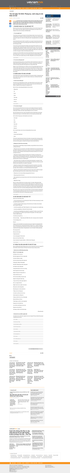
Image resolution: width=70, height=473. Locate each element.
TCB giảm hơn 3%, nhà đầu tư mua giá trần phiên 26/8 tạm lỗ (56, 19)
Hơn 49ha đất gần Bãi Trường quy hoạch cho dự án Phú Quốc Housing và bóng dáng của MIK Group (55, 86)
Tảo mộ (14, 20)
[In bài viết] (41, 18)
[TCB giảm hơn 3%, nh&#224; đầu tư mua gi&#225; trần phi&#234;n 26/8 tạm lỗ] (49, 20)
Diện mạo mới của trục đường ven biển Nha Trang (18, 408)
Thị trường (19, 8)
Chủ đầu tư (27, 8)
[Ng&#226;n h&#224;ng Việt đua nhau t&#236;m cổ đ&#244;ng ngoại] (49, 31)
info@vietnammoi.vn (14, 470)
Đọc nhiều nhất (35, 390)
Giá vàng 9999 (19, 455)
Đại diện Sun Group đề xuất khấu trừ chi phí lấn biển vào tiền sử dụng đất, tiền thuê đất (37, 393)
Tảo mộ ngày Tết (12, 357)
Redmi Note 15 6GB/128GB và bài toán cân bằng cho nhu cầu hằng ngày (38, 371)
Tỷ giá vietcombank (14, 456)
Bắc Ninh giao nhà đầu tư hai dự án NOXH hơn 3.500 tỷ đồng (19, 395)
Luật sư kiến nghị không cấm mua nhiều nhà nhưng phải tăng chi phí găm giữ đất (56, 42)
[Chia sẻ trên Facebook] (10, 24)
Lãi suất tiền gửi (39, 456)
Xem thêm (58, 96)
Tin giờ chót (13, 390)
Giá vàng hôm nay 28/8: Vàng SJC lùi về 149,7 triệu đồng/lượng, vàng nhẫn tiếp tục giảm (20, 364)
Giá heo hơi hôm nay (39, 455)
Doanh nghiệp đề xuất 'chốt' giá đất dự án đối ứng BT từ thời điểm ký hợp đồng (56, 25)
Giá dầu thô (33, 455)
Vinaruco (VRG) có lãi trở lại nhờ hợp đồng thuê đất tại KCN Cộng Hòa (55, 60)
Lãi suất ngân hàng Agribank (47, 456)
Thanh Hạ (10, 18)
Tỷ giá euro (45, 455)
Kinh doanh (40, 8)
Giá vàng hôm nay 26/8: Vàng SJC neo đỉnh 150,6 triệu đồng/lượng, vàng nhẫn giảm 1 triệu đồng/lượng (39, 378)
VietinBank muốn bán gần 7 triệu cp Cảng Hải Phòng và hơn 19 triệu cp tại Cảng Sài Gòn (56, 37)
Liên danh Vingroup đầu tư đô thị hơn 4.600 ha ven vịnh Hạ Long (55, 51)
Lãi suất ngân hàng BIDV (26, 457)
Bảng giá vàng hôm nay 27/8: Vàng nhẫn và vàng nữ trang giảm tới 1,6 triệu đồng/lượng (39, 364)
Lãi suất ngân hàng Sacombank (16, 457)
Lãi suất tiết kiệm (33, 456)
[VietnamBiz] (50, 16)
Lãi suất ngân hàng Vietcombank (46, 457)
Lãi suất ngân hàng (26, 456)
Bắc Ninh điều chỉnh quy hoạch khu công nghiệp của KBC (55, 78)
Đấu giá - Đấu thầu (34, 8)
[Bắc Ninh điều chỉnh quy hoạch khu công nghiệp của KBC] (48, 80)
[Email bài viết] (42, 18)
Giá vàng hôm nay (13, 455)
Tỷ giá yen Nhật (55, 455)
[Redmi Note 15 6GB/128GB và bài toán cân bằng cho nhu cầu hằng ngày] (30, 372)
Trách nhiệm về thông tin (12, 471)
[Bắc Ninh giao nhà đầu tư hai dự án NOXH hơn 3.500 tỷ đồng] (20, 393)
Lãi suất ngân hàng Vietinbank (35, 457)
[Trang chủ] (10, 8)
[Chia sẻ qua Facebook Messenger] (10, 26)
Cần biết (12, 11)
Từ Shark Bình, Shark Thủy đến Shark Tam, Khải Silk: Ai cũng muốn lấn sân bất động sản (55, 69)
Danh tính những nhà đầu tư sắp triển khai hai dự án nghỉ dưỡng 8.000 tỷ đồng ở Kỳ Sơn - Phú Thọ (23, 401)
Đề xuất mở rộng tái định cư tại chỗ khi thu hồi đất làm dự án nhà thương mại (37, 408)
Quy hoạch (14, 8)
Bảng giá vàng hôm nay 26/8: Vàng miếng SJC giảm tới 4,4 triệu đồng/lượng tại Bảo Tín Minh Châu (20, 378)
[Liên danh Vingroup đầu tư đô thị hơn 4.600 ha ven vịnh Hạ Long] (48, 54)
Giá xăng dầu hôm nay (26, 455)
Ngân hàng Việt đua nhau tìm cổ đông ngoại (56, 30)
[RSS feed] (15, 6)
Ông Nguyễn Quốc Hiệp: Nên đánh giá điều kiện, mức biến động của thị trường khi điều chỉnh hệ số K (37, 398)
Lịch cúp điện (20, 456)
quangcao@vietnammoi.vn (51, 467)
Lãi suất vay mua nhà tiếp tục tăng (37, 441)
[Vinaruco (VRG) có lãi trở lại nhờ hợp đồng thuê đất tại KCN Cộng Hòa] (48, 63)
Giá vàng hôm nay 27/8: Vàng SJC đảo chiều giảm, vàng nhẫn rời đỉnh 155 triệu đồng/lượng (21, 371)
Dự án (23, 8)
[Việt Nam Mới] (35, 3)
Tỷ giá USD (50, 455)
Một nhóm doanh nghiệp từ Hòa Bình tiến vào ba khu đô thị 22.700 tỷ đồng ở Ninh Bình (23, 445)
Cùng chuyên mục (14, 360)
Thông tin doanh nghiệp (52, 48)
